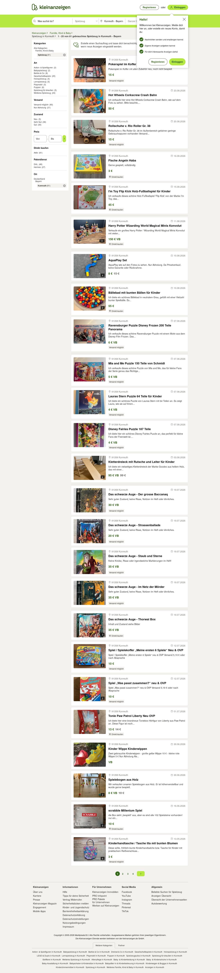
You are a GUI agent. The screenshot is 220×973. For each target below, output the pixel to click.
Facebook (127, 891)
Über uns (37, 891)
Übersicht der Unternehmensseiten (169, 899)
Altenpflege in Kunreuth (101, 959)
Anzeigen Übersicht (161, 895)
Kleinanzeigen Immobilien (105, 891)
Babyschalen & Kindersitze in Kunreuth (87, 963)
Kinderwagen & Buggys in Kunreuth (161, 963)
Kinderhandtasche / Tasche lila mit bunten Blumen (143, 843)
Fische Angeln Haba (122, 160)
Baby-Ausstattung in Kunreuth (55, 963)
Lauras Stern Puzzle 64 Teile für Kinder (135, 396)
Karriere (37, 895)
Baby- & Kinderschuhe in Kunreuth (161, 959)
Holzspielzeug (40, 78)
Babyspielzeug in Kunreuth (75, 951)
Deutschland (39, 178)
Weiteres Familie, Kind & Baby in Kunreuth (125, 967)
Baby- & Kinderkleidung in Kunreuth (129, 959)
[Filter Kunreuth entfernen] (64, 185)
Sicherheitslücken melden (76, 903)
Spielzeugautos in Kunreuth (138, 955)
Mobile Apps (39, 911)
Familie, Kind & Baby (44, 50)
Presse (36, 899)
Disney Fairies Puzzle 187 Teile (129, 429)
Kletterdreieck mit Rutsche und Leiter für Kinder (141, 462)
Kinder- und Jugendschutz (76, 907)
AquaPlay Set (117, 260)
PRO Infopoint (99, 895)
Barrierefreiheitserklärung (76, 911)
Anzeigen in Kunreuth (154, 967)
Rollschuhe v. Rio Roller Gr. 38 (129, 126)
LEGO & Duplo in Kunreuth (48, 955)
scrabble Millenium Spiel (125, 810)
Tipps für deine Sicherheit (76, 895)
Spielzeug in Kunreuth (95, 967)
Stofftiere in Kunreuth (52, 959)
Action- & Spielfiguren (43, 67)
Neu (36, 119)
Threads (126, 903)
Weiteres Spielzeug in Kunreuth (76, 959)
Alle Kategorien (40, 48)
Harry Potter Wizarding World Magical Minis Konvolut (145, 226)
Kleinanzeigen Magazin (45, 903)
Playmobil (38, 84)
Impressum (68, 926)
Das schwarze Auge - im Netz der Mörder (136, 587)
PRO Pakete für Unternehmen (101, 900)
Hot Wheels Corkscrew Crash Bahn (132, 95)
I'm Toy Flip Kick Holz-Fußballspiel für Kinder (139, 191)
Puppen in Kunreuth (116, 955)
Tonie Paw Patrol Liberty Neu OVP (131, 716)
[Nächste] (141, 873)
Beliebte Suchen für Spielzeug (166, 891)
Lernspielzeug (40, 81)
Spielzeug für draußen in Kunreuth (167, 955)
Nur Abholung (40, 107)
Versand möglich (41, 104)
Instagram (127, 899)
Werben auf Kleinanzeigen (105, 905)
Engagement (39, 907)
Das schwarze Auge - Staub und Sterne (135, 556)
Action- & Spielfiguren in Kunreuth (47, 951)
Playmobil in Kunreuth (96, 955)
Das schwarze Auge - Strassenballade (134, 525)
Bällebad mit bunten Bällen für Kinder (134, 293)
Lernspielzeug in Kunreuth (73, 955)
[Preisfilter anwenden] (64, 138)
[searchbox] (54, 21)
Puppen (37, 87)
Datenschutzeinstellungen (76, 918)
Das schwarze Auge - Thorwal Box (132, 619)
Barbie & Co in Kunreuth (99, 951)
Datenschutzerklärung (74, 915)
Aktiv (36, 152)
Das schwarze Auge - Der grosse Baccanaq (138, 494)
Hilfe (65, 891)
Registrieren (158, 61)
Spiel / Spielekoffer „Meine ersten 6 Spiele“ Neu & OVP (145, 650)
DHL (36, 164)
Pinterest (126, 907)
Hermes (37, 167)
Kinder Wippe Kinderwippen (127, 749)
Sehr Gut (38, 122)
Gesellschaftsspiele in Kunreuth (148, 951)
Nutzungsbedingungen (74, 922)
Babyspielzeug (40, 70)
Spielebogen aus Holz (123, 779)
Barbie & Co (39, 73)
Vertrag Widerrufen (72, 899)
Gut (35, 124)
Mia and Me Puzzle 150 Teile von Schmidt (136, 363)
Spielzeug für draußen (43, 90)
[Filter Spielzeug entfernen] (64, 55)
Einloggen (177, 61)
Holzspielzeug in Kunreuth (175, 951)
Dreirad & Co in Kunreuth (122, 951)
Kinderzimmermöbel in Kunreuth (70, 967)
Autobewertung (159, 903)
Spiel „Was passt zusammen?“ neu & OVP (137, 683)
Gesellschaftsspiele (42, 76)
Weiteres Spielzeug (42, 92)
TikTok (125, 911)
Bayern (38, 181)
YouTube (126, 895)
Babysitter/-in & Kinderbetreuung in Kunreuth (124, 963)
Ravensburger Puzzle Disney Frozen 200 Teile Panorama (139, 327)
